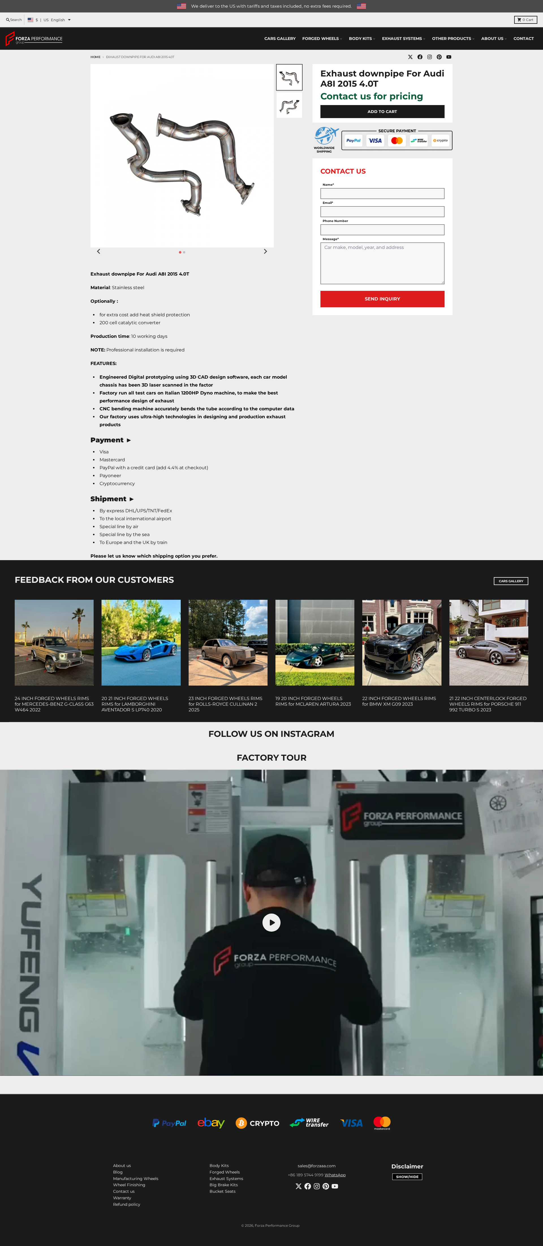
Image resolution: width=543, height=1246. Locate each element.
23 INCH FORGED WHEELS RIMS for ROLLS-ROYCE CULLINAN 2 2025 (225, 704)
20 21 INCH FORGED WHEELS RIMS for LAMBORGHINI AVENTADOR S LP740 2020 (135, 704)
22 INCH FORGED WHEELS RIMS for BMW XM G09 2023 (399, 701)
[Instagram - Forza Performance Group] (429, 57)
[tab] (180, 252)
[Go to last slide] (99, 251)
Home (95, 57)
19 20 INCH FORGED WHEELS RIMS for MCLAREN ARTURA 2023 (313, 701)
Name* (328, 185)
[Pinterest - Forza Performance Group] (439, 57)
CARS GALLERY (511, 581)
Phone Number (335, 221)
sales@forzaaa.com (317, 1165)
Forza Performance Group (277, 1225)
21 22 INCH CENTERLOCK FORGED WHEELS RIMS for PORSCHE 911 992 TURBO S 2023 (488, 704)
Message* (331, 239)
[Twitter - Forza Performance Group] (410, 57)
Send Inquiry (382, 299)
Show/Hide (407, 1177)
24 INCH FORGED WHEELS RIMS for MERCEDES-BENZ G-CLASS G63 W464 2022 (54, 704)
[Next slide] (265, 251)
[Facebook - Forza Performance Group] (420, 57)
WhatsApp (335, 1174)
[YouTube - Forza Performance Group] (449, 57)
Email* (328, 203)
